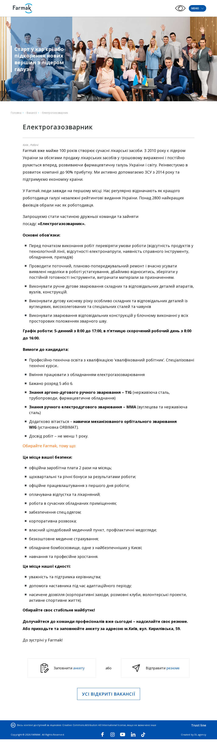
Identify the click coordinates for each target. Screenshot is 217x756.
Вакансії (32, 113)
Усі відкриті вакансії (108, 694)
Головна (16, 113)
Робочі (34, 145)
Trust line (198, 725)
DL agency (200, 734)
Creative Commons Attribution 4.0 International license (94, 725)
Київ (25, 145)
